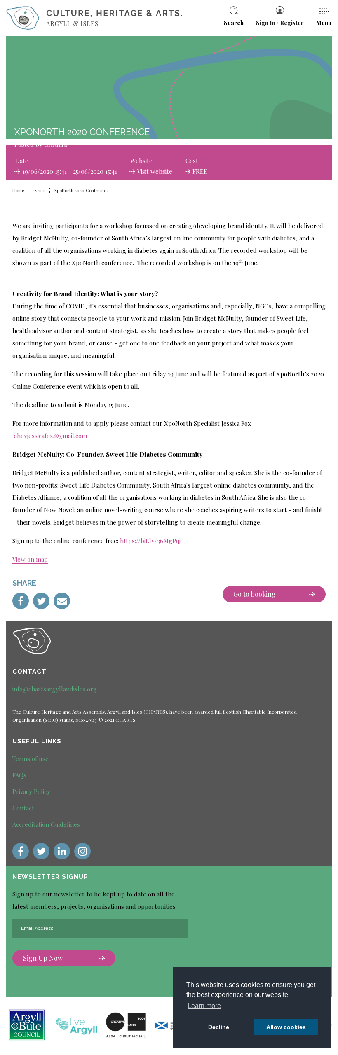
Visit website (154, 171)
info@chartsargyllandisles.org (54, 689)
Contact (23, 808)
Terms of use (30, 758)
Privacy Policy (31, 791)
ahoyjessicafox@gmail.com (50, 436)
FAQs (19, 775)
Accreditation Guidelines (46, 824)
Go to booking (254, 594)
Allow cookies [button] (286, 1027)
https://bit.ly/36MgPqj (150, 541)
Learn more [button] (204, 1005)
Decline (218, 1027)
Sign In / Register (280, 23)
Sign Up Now (43, 958)
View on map (30, 559)
